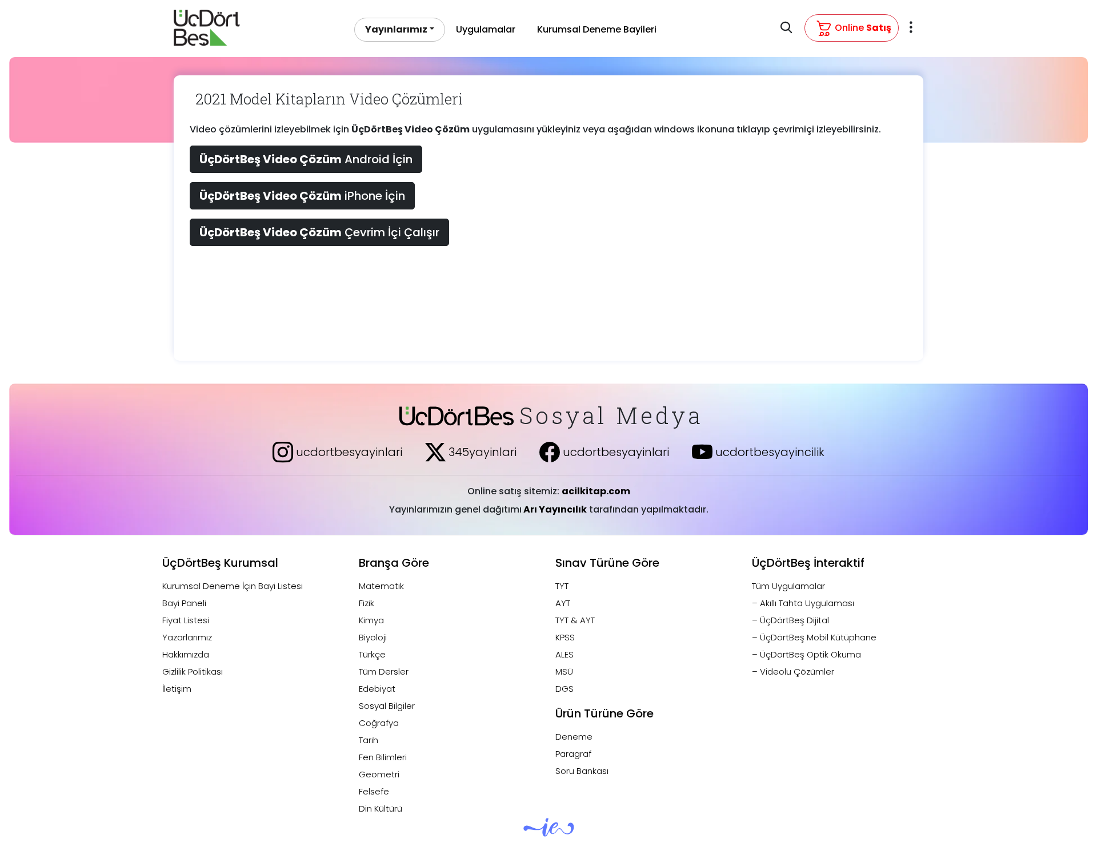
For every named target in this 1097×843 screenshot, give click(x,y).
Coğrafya (379, 723)
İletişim (176, 689)
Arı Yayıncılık (554, 509)
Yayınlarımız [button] (396, 29)
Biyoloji (373, 637)
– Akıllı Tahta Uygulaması (803, 603)
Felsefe (374, 791)
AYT (562, 603)
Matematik (381, 586)
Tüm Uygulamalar (788, 586)
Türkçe (372, 654)
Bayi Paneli (184, 603)
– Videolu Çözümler (793, 671)
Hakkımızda (185, 654)
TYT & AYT (575, 620)
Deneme (573, 737)
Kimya (371, 620)
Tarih (368, 740)
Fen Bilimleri (383, 757)
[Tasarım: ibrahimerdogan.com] (548, 832)
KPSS (565, 637)
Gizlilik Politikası (192, 671)
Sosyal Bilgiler (387, 706)
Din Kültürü (380, 808)
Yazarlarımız (187, 637)
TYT (561, 586)
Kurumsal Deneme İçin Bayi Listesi (232, 586)
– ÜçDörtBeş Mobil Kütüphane (814, 637)
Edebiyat (377, 689)
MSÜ (564, 671)
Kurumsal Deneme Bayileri (596, 29)
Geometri (379, 774)
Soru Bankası (581, 771)
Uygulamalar (485, 29)
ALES (564, 654)
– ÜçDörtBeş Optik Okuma (806, 654)
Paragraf (573, 754)
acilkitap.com (596, 491)
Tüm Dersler (384, 671)
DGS (564, 689)
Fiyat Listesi (185, 620)
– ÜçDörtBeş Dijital (790, 620)
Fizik (366, 603)
